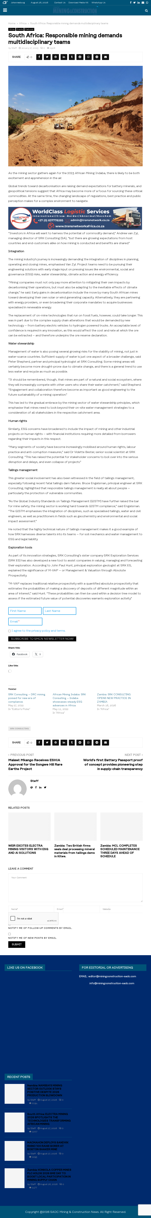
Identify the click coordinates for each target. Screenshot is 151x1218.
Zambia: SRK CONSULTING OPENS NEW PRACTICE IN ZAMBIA (114, 698)
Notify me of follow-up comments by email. (40, 928)
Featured (29, 29)
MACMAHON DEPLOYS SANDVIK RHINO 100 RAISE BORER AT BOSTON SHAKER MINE (48, 1146)
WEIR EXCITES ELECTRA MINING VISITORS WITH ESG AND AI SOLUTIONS (28, 849)
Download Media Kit (78, 2)
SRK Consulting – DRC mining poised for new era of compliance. (26, 698)
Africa (12, 29)
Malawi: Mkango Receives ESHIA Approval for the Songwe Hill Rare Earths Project (35, 764)
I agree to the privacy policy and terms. (39, 630)
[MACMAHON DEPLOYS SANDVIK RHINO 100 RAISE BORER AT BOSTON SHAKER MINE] (14, 1151)
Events (20, 29)
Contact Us (59, 2)
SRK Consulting (19, 729)
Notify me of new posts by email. (32, 938)
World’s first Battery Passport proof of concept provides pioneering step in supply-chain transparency (113, 764)
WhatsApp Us (98, 2)
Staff (14, 48)
